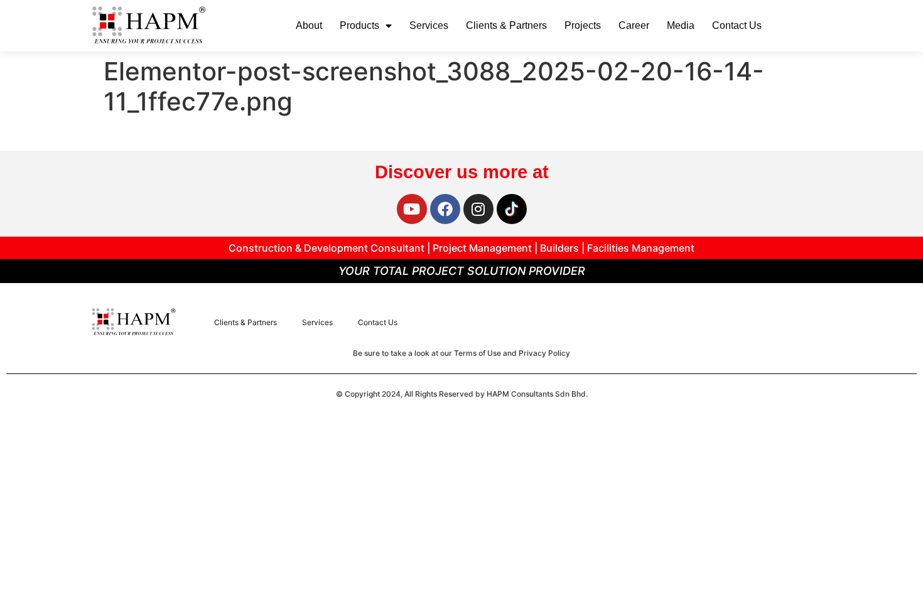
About (309, 25)
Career (633, 25)
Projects (582, 25)
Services (428, 25)
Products (359, 25)
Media (680, 25)
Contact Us (737, 25)
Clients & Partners (506, 25)
